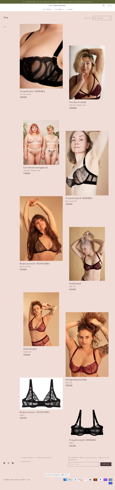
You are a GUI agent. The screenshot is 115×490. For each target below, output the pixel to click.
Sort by (87, 18)
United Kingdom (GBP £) (57, 475)
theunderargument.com (20, 479)
